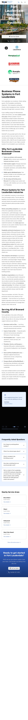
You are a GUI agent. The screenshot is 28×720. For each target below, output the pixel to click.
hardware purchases (9, 161)
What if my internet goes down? (12, 451)
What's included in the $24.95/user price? (9, 457)
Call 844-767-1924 (15, 41)
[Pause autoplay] (25, 426)
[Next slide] (6, 426)
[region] (14, 409)
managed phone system (8, 244)
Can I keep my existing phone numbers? (11, 445)
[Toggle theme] (22, 2)
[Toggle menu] (25, 2)
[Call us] (18, 2)
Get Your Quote (15, 36)
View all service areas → (14, 542)
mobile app (18, 223)
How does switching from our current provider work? (11, 464)
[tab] (12, 426)
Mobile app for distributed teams (12, 172)
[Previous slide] (3, 426)
